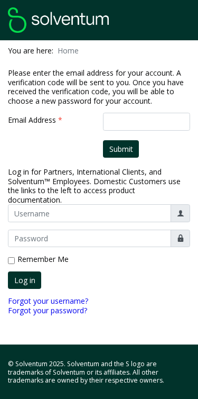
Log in (24, 280)
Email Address (35, 120)
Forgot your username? (48, 301)
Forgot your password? (47, 310)
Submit (121, 149)
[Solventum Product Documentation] (58, 19)
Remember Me (43, 259)
